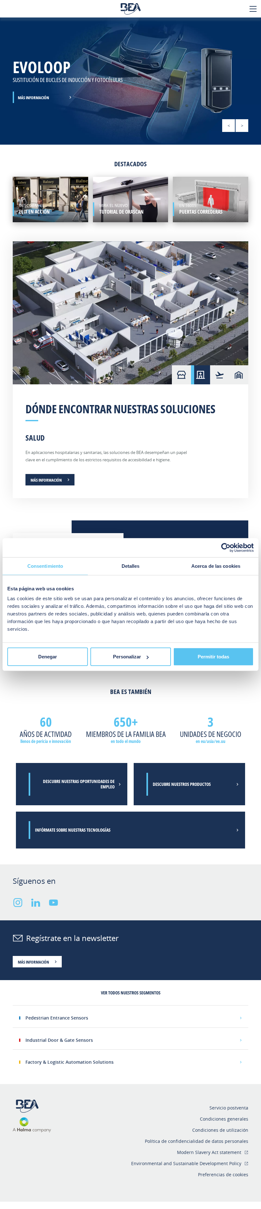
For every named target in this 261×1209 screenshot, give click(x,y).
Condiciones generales (224, 1119)
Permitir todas (213, 656)
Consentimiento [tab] (45, 565)
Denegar (47, 656)
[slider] (130, 81)
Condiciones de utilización (220, 1130)
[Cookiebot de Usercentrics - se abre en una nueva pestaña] (226, 547)
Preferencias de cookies (223, 1174)
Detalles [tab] (131, 565)
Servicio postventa (228, 1108)
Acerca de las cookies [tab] (215, 565)
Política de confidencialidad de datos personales (196, 1141)
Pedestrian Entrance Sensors (56, 1018)
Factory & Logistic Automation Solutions (69, 1062)
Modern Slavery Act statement (209, 1152)
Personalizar (127, 656)
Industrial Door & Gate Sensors (59, 1040)
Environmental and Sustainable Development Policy (186, 1163)
